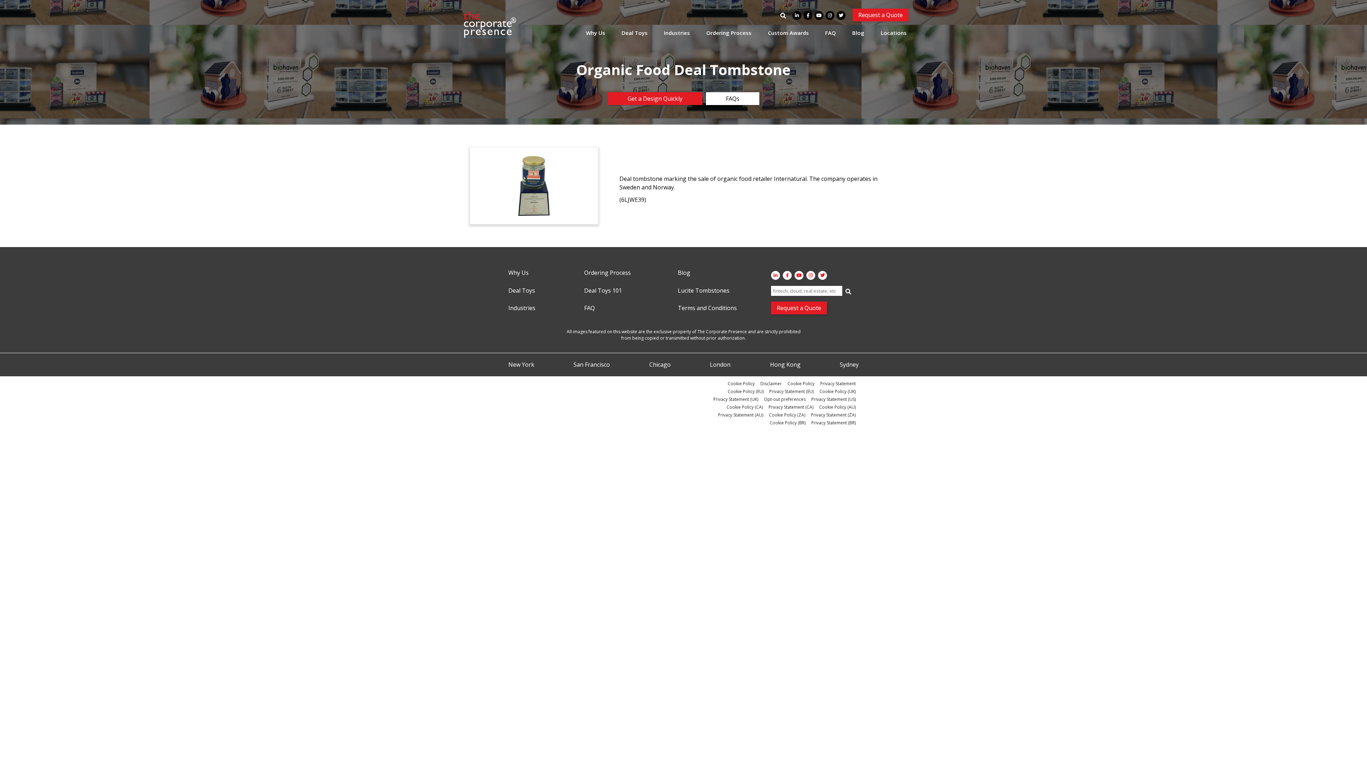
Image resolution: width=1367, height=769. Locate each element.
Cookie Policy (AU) (837, 407)
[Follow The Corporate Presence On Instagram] (830, 15)
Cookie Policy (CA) (745, 407)
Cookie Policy (741, 384)
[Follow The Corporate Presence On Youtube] (819, 15)
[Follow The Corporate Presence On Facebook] (807, 15)
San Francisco (591, 365)
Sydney (849, 365)
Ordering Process (728, 32)
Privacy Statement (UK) (735, 399)
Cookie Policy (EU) (746, 391)
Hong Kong (785, 365)
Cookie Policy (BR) (788, 423)
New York (521, 365)
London (720, 365)
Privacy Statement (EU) (791, 391)
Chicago (660, 365)
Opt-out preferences (785, 399)
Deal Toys (635, 32)
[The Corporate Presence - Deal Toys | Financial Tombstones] (490, 24)
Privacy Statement (838, 384)
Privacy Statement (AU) (740, 415)
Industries (677, 32)
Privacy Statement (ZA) (833, 415)
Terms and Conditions (707, 308)
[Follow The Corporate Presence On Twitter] (841, 15)
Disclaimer (771, 384)
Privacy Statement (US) (833, 399)
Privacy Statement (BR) (833, 423)
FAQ (830, 32)
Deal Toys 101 (603, 291)
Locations (894, 32)
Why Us (595, 32)
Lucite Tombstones (703, 291)
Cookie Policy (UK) (837, 391)
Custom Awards (788, 32)
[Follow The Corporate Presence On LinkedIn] (796, 15)
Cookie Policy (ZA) (787, 415)
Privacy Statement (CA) (791, 407)
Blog (858, 32)
